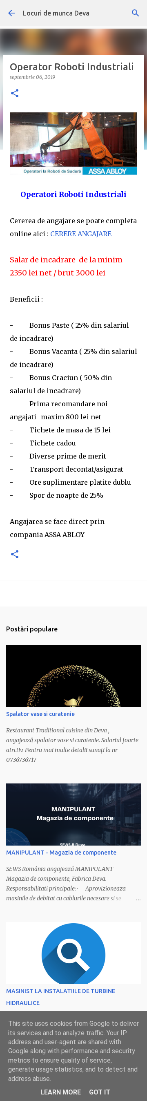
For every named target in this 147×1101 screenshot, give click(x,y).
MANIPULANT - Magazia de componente (61, 852)
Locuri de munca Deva (56, 13)
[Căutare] (135, 13)
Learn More (60, 1092)
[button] (15, 93)
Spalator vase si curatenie (40, 714)
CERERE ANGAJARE (80, 234)
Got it (99, 1092)
